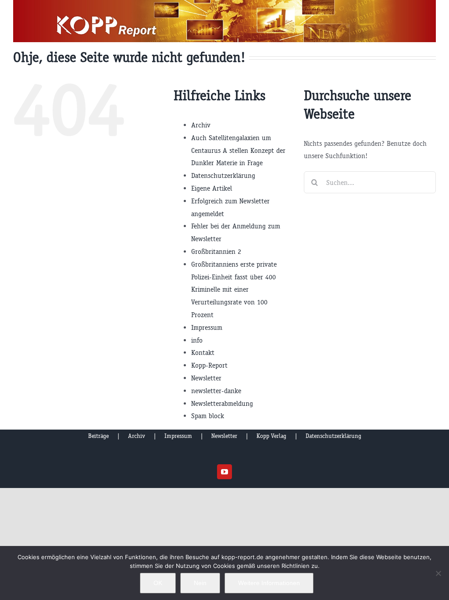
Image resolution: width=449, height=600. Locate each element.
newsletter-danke (216, 391)
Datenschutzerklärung (223, 175)
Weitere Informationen (269, 582)
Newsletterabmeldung (222, 403)
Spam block (207, 416)
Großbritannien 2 (216, 251)
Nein (200, 582)
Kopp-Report (209, 365)
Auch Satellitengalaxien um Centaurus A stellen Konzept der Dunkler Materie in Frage (238, 150)
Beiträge (98, 436)
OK (157, 582)
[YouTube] (224, 471)
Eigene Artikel (211, 188)
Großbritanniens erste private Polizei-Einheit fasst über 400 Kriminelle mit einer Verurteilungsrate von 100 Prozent (234, 289)
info (197, 340)
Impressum (206, 327)
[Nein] (438, 573)
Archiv (200, 125)
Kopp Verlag (271, 436)
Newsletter (206, 378)
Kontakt (202, 352)
